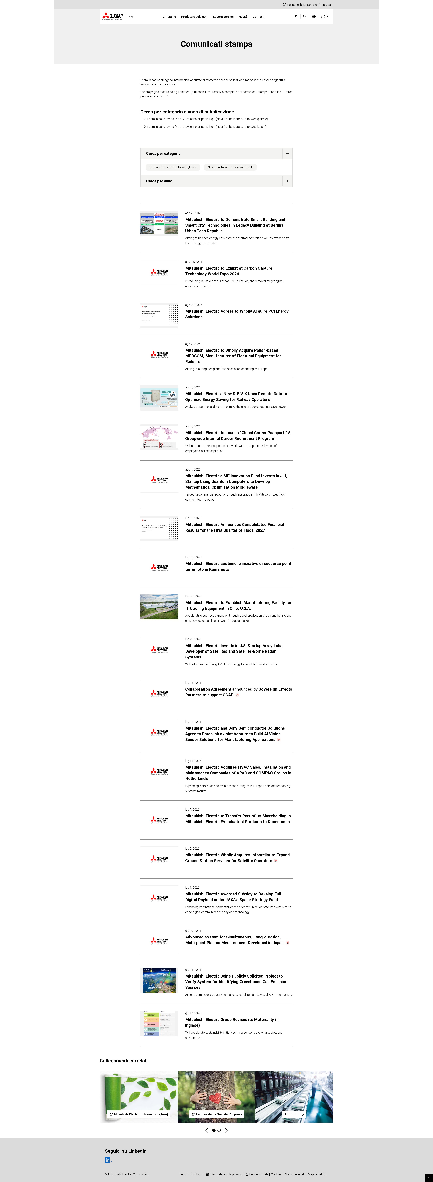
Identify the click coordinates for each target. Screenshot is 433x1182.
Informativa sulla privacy (226, 1174)
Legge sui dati (258, 1174)
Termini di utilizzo (190, 1174)
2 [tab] (219, 1130)
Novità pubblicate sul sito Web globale (173, 167)
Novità (243, 16)
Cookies (276, 1174)
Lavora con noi (223, 16)
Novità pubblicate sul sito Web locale (230, 167)
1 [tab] (214, 1130)
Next (226, 1130)
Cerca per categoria (163, 153)
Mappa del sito (317, 1174)
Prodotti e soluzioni (194, 16)
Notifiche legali (294, 1174)
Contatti (258, 16)
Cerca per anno (159, 181)
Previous (207, 1130)
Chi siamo (169, 16)
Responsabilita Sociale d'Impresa (309, 4)
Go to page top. (429, 1178)
